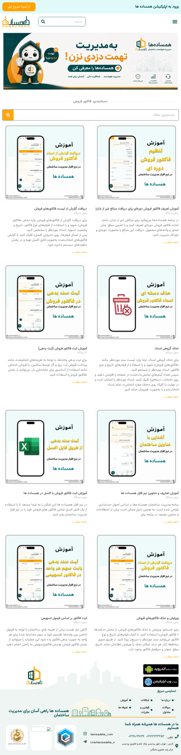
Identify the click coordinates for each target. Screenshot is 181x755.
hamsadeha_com (101, 734)
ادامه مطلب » (171, 242)
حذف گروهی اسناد (167, 348)
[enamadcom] (41, 730)
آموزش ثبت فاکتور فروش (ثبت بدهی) (62, 348)
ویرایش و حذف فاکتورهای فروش (158, 618)
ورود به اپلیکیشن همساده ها (157, 7)
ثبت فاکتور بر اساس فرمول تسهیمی (64, 618)
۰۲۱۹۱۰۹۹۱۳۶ (136, 736)
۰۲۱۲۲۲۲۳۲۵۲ (155, 736)
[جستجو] (43, 21)
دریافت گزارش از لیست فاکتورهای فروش (60, 208)
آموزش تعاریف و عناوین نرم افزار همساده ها (150, 493)
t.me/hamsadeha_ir (102, 742)
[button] (175, 22)
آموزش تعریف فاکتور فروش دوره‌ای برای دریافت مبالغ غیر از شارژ (137, 208)
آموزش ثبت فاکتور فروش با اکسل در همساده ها (55, 493)
